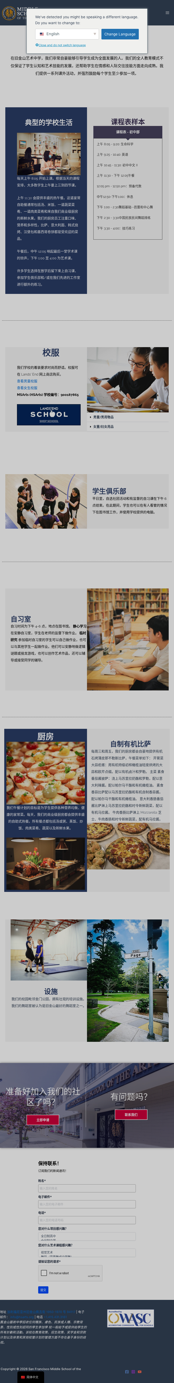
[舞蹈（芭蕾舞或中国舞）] (87, 1256)
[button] (128, 417)
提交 (43, 1290)
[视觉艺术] (87, 1252)
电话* (42, 1213)
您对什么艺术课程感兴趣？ (56, 1245)
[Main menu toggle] (167, 12)
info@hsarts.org (22, 1317)
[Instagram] (133, 1372)
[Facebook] (127, 1372)
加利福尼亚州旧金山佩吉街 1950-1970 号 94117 (41, 1312)
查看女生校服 (27, 388)
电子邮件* (45, 1197)
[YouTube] (140, 1372)
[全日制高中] (87, 1236)
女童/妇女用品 (103, 427)
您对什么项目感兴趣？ (53, 1229)
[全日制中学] (87, 1240)
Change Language (120, 34)
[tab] (127, 132)
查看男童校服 (27, 381)
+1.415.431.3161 (55, 1317)
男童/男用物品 (103, 417)
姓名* (42, 1181)
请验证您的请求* (49, 1261)
